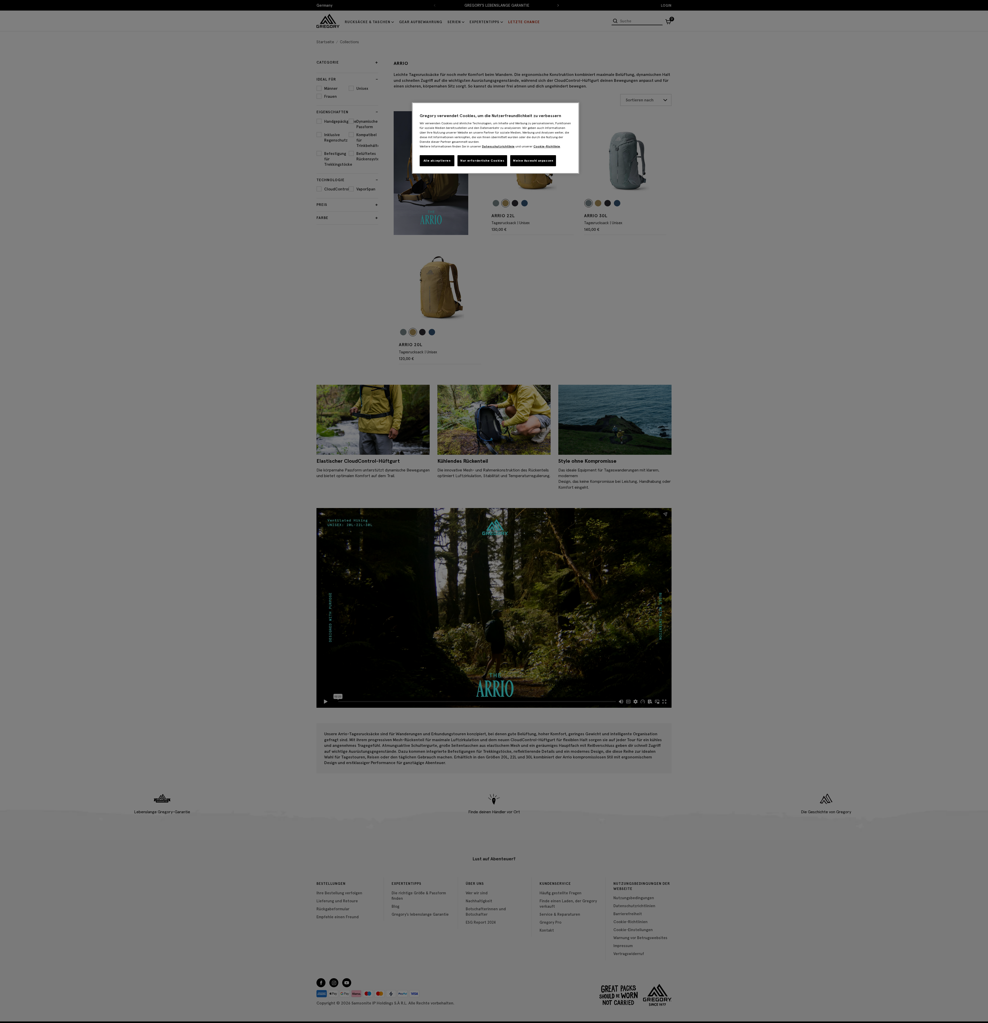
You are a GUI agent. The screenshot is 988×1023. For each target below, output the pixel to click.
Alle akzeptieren (437, 160)
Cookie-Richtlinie (546, 146)
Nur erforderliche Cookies (482, 160)
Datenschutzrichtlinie (498, 146)
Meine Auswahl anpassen (533, 160)
